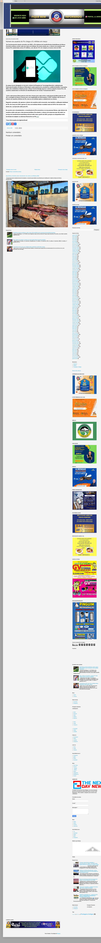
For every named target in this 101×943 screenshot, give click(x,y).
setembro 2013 (75, 346)
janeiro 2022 (74, 317)
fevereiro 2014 (75, 339)
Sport (74, 715)
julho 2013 (74, 349)
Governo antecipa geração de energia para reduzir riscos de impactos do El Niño (88, 880)
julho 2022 (74, 308)
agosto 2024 (74, 271)
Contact (75, 696)
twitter (74, 730)
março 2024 (74, 278)
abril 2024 (74, 277)
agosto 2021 (74, 325)
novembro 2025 (75, 248)
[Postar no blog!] (17, 128)
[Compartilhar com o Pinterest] (21, 128)
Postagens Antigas (77, 366)
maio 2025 (74, 257)
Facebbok (75, 907)
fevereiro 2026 (75, 244)
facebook (75, 701)
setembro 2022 (75, 305)
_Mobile (75, 769)
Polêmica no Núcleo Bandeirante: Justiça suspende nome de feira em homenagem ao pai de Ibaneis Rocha (88, 871)
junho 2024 (74, 274)
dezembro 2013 (75, 342)
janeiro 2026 (74, 245)
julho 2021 (74, 326)
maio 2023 (74, 293)
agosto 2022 (74, 307)
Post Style (75, 765)
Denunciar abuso (76, 370)
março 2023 (74, 296)
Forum (74, 775)
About (74, 823)
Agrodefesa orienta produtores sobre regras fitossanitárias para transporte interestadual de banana (34, 232)
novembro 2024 (75, 266)
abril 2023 (74, 295)
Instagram (75, 908)
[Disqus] (37, 273)
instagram (75, 703)
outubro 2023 (75, 286)
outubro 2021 (75, 322)
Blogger (58, 933)
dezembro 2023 (75, 283)
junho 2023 (74, 292)
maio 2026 (74, 239)
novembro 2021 (75, 320)
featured (75, 364)
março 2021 (74, 333)
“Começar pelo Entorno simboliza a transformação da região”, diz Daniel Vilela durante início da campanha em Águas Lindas (89, 863)
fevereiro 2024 (75, 280)
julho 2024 (74, 272)
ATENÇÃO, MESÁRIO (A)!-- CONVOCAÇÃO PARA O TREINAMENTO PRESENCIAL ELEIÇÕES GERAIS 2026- (88, 895)
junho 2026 (74, 238)
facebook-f (75, 737)
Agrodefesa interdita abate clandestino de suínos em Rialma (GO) (22, 175)
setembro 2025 (75, 251)
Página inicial (37, 169)
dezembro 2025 (75, 247)
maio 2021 (74, 330)
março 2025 (74, 260)
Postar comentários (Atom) (15, 171)
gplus (74, 756)
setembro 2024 (75, 269)
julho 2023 (74, 290)
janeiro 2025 (74, 263)
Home (74, 694)
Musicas (75, 718)
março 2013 (74, 355)
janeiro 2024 (74, 281)
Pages (74, 771)
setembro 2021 (75, 323)
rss (74, 831)
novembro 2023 (75, 284)
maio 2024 (74, 275)
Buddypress (76, 774)
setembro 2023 (75, 287)
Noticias (75, 713)
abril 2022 (74, 313)
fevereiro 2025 (75, 262)
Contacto (75, 724)
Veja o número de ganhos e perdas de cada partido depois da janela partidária (29, 239)
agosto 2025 (74, 253)
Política (75, 365)
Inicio (74, 712)
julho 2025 (74, 254)
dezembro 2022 (75, 301)
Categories (75, 772)
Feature (75, 766)
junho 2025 (74, 256)
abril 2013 (74, 354)
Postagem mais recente (11, 169)
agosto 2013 (74, 348)
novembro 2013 (75, 343)
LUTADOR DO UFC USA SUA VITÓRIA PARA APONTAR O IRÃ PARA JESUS (29, 246)
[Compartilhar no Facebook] (20, 128)
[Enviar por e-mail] (15, 128)
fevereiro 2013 (75, 357)
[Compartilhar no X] (18, 128)
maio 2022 (74, 311)
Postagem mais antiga (63, 169)
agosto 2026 (74, 235)
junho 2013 (74, 351)
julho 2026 (74, 236)
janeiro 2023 (74, 299)
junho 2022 (74, 310)
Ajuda (74, 723)
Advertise (75, 826)
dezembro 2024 (75, 265)
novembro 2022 (75, 302)
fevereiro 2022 (75, 316)
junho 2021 (74, 328)
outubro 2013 (75, 345)
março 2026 (74, 242)
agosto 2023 (74, 289)
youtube (75, 731)
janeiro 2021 (74, 335)
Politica (75, 716)
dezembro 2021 (75, 319)
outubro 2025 (75, 250)
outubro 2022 (75, 304)
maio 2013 (74, 352)
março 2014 (74, 337)
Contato (75, 749)
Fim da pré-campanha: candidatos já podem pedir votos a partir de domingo (88, 887)
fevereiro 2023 (75, 298)
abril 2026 (74, 241)
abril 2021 (74, 331)
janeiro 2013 (74, 358)
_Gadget (75, 768)
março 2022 (74, 314)
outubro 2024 (75, 268)
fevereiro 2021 (75, 334)
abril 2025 (74, 259)
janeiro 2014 (74, 340)
